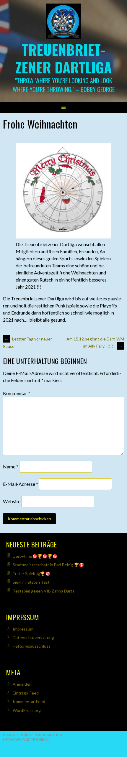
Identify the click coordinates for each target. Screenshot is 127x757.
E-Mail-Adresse (20, 484)
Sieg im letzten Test (31, 582)
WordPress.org (27, 710)
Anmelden (22, 684)
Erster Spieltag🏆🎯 (31, 573)
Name (10, 466)
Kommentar (16, 393)
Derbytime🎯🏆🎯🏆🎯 (35, 556)
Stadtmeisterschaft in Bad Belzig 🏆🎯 (48, 564)
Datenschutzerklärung (33, 637)
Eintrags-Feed (26, 692)
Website (11, 501)
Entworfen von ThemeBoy (26, 739)
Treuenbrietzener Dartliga (64, 58)
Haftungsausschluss (32, 646)
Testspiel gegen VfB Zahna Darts (43, 590)
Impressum (23, 628)
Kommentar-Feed (29, 701)
